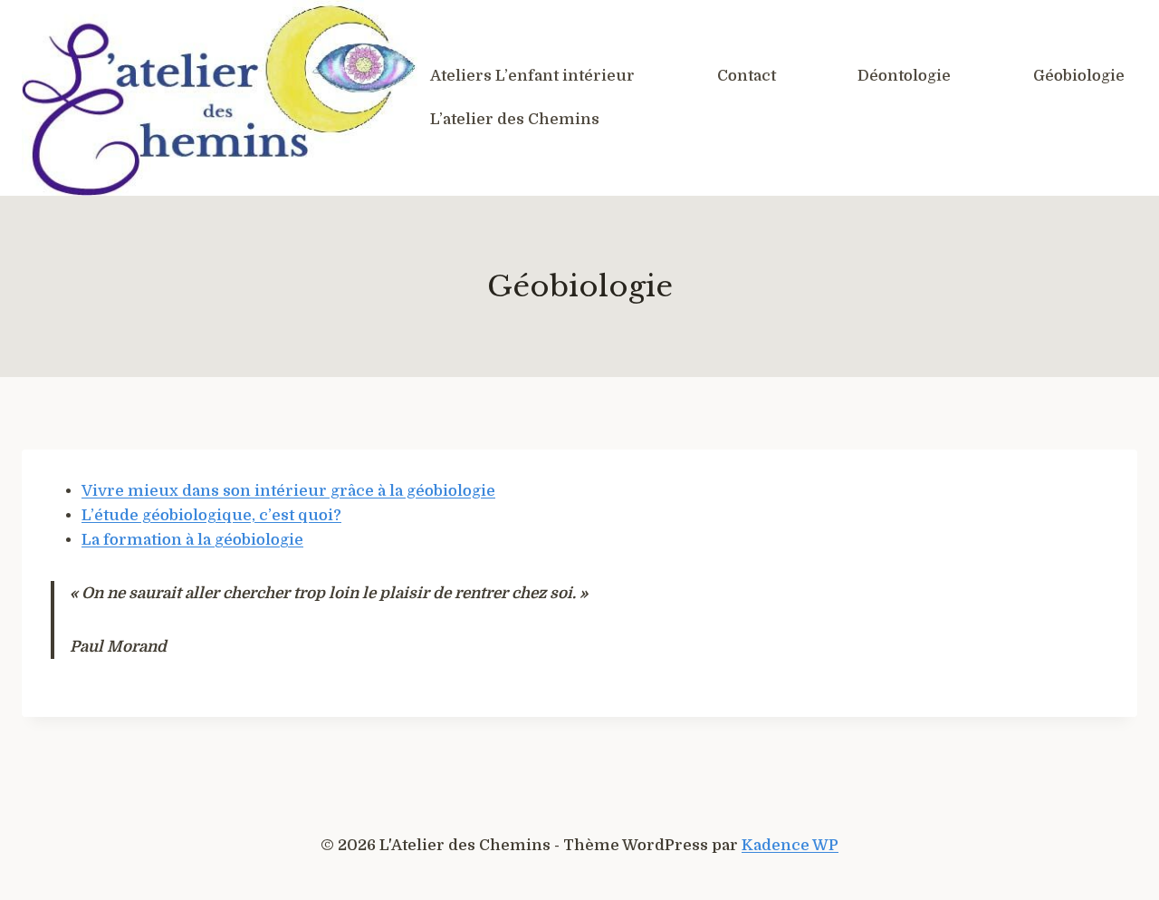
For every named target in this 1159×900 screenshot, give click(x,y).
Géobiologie (1079, 75)
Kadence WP (790, 845)
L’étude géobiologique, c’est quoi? (211, 515)
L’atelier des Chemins (514, 119)
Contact (746, 75)
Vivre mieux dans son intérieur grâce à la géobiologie (288, 490)
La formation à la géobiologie (192, 539)
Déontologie (904, 75)
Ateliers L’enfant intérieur (532, 75)
